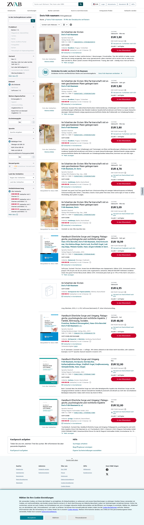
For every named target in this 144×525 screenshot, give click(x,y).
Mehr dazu (12, 76)
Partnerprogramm (44, 472)
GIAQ (76, 346)
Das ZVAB (64, 469)
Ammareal (71, 260)
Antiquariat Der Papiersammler (79, 291)
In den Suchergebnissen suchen (20, 17)
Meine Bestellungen (22, 479)
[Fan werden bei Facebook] (107, 470)
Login (103, 4)
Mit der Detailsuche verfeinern (77, 19)
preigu (70, 418)
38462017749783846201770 (84, 333)
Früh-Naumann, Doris (70, 207)
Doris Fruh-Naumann (69, 35)
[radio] (10, 90)
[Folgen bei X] (107, 474)
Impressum (64, 476)
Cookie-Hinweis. (73, 509)
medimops (71, 182)
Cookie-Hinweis (65, 486)
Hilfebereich (86, 469)
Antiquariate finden (105, 10)
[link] (71, 24)
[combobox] (55, 4)
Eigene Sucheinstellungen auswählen (87, 450)
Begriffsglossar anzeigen (82, 447)
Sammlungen (31, 10)
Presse (63, 472)
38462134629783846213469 (84, 374)
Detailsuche (11, 10)
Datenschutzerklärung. (49, 511)
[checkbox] (10, 30)
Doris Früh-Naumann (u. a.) (72, 405)
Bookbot (71, 48)
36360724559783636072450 (84, 93)
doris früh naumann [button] (54, 19)
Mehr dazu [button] (12, 214)
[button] (33, 21)
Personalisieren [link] (81, 518)
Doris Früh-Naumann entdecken (109, 73)
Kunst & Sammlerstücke (79, 10)
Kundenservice (87, 472)
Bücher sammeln (53, 10)
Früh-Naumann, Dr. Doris (71, 169)
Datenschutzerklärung (67, 479)
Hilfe (133, 4)
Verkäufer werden (130, 10)
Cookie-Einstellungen (110, 507)
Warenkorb (19, 483)
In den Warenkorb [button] (124, 50)
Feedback (142, 191)
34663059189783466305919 (84, 42)
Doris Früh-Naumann (69, 285)
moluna (70, 380)
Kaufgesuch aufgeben (19, 450)
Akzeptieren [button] (32, 518)
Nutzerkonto (112, 4)
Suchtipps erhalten (80, 444)
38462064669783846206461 (84, 254)
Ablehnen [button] (55, 518)
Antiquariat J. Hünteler (76, 339)
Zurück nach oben (72, 460)
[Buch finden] (80, 4)
